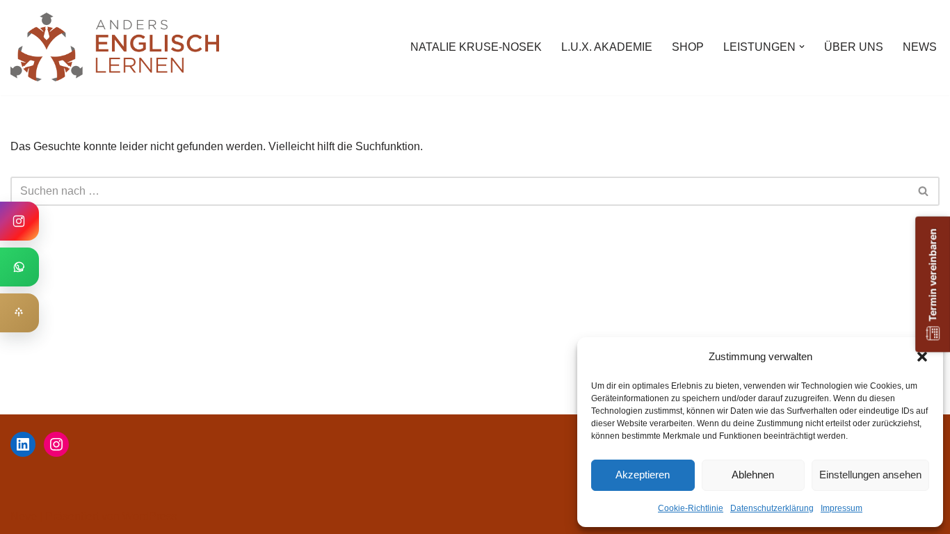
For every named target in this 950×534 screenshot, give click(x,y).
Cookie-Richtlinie (690, 508)
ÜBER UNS (853, 47)
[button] (922, 357)
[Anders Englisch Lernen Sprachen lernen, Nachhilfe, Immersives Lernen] (114, 47)
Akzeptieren (642, 474)
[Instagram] (56, 444)
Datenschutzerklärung (772, 508)
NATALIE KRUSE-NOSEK (476, 47)
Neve (23, 516)
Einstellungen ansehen (870, 474)
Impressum (841, 508)
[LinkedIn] (22, 444)
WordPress (149, 516)
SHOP (688, 47)
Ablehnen (753, 474)
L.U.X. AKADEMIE (606, 47)
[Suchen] (924, 191)
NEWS (920, 47)
